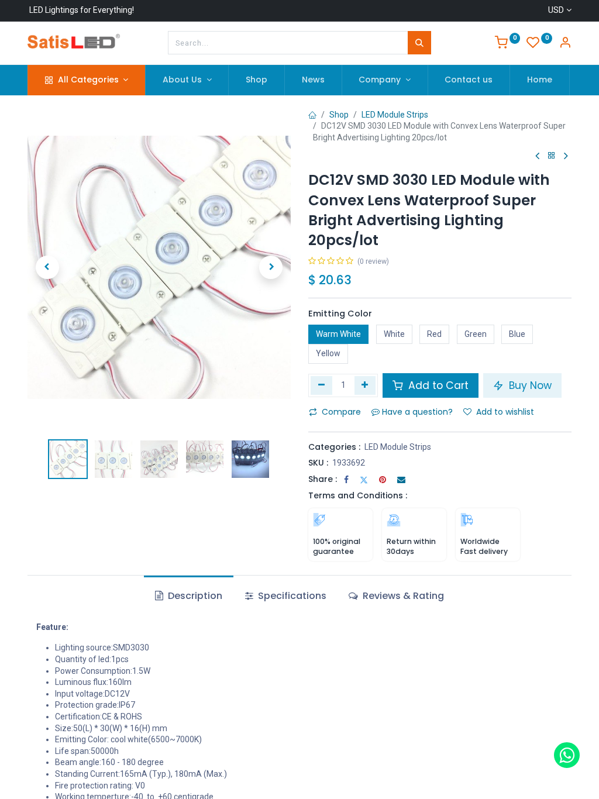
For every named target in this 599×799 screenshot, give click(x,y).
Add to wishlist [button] (505, 412)
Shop (339, 114)
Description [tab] (194, 595)
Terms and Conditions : (357, 495)
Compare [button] (341, 412)
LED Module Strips (395, 114)
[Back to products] (552, 156)
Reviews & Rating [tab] (402, 595)
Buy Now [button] (529, 385)
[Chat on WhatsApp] (566, 755)
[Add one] (365, 385)
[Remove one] (321, 385)
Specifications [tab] (291, 595)
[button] (47, 267)
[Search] (419, 42)
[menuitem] (256, 80)
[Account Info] (565, 44)
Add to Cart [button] (437, 385)
